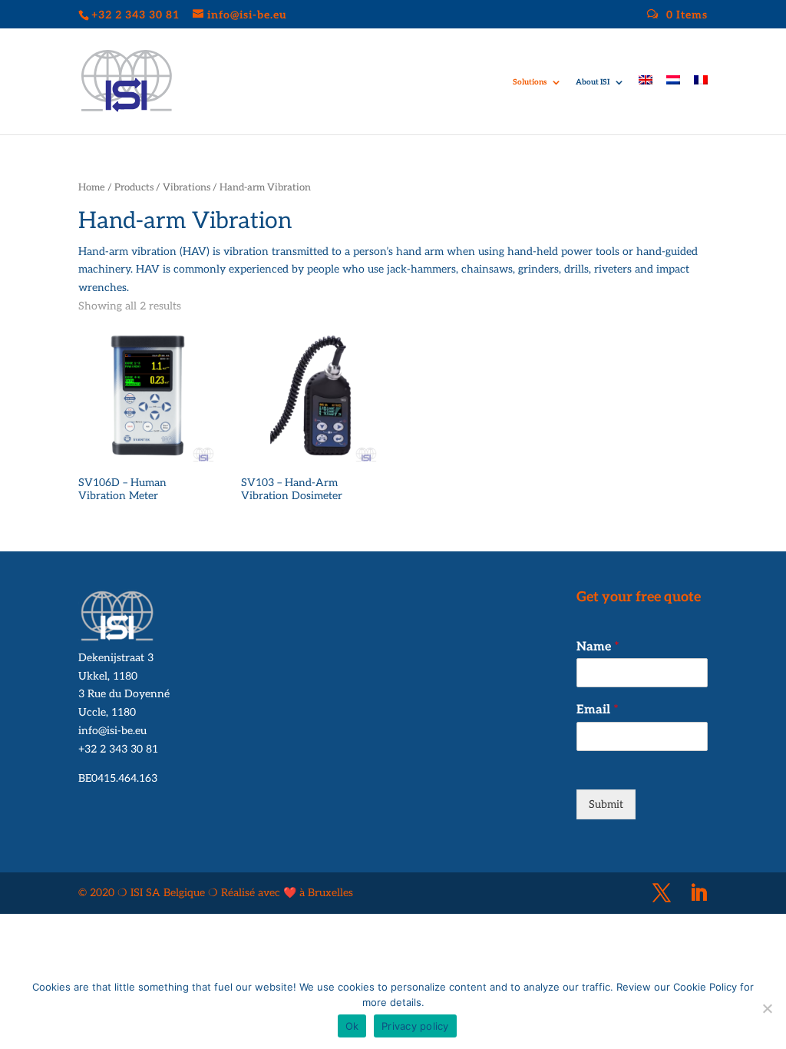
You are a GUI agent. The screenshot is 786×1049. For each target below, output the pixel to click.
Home (91, 187)
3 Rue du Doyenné (124, 693)
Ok (352, 1026)
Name (597, 647)
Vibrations (186, 187)
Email (597, 710)
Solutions (530, 82)
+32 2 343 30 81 (118, 749)
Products (134, 187)
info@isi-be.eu (112, 730)
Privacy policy (415, 1026)
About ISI (592, 82)
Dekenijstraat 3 (116, 657)
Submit (606, 804)
